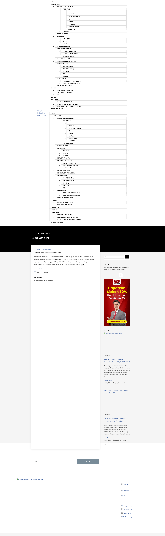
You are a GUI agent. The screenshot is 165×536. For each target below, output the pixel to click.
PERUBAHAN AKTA (63, 46)
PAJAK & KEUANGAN (64, 49)
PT (69, 11)
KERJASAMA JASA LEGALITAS (67, 104)
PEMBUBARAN (68, 31)
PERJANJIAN (61, 79)
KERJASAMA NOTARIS (64, 102)
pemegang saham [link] (72, 259)
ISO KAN (65, 74)
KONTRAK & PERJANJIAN (71, 83)
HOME (53, 113)
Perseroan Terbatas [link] (54, 252)
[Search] (127, 257)
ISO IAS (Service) (68, 69)
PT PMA (71, 14)
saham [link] (55, 259)
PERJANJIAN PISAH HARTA (72, 81)
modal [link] (83, 264)
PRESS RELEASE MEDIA (65, 86)
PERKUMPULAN (74, 27)
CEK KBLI (53, 88)
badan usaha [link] (64, 257)
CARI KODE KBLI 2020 (64, 93)
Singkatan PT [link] (38, 252)
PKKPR (65, 41)
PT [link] (49, 257)
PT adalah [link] (62, 262)
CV (70, 19)
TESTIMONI (54, 97)
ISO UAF (65, 76)
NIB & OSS (66, 39)
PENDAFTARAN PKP (69, 51)
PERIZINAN (60, 36)
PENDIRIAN (66, 9)
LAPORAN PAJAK (68, 56)
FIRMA (71, 22)
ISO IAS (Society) (68, 66)
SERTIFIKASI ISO (62, 64)
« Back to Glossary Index (42, 250)
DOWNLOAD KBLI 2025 (65, 90)
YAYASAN (72, 24)
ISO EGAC (66, 71)
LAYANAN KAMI (55, 4)
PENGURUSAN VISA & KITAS (66, 61)
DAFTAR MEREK (62, 34)
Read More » (108, 381)
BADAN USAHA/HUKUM (65, 6)
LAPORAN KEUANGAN (70, 54)
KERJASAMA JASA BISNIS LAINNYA (69, 106)
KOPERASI (71, 29)
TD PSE (65, 44)
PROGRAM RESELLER (57, 109)
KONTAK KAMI (55, 95)
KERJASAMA (54, 99)
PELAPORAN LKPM (63, 59)
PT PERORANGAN (74, 16)
